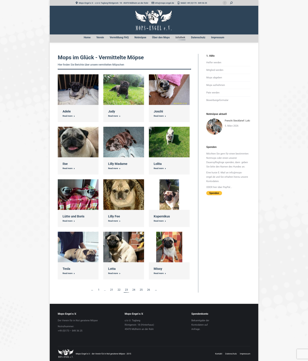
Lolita (158, 164)
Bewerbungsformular (217, 100)
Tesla (66, 269)
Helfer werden (213, 62)
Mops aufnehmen (215, 85)
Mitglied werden (214, 70)
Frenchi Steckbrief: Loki (237, 120)
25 (141, 289)
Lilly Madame (117, 164)
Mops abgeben (214, 77)
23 (126, 289)
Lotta (112, 269)
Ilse (65, 164)
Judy (111, 111)
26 (148, 289)
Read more (68, 116)
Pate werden (212, 92)
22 (119, 289)
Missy (158, 269)
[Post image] (214, 127)
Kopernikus (162, 216)
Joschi (158, 111)
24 (133, 289)
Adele (67, 111)
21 (111, 289)
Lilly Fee (114, 216)
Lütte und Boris (73, 216)
